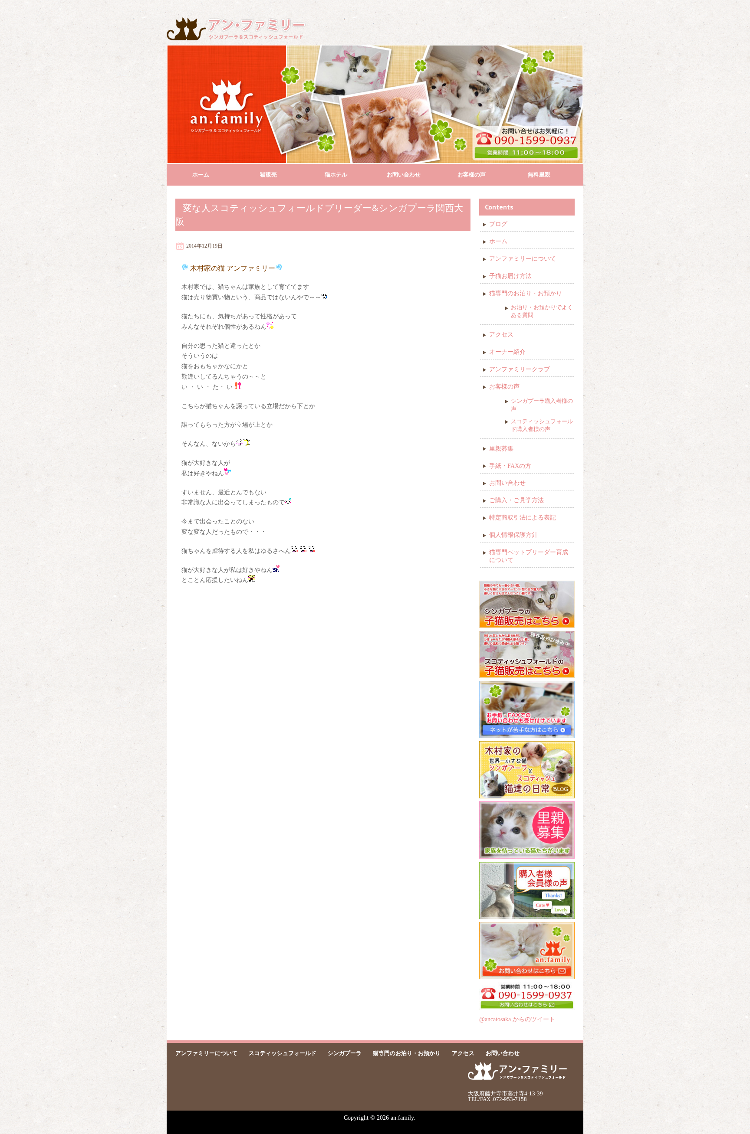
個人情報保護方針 (513, 535)
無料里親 (539, 174)
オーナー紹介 (507, 352)
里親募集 (501, 448)
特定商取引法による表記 (522, 517)
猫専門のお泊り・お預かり (525, 293)
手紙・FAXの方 (510, 466)
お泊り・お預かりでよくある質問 (542, 311)
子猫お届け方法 (510, 276)
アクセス (501, 334)
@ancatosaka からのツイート (517, 1019)
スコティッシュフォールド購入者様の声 (542, 425)
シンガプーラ (345, 1053)
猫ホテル (336, 174)
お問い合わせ (404, 174)
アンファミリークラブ (519, 369)
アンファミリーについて (522, 258)
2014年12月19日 (204, 246)
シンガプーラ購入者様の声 (542, 405)
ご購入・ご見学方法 (516, 500)
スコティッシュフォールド (282, 1053)
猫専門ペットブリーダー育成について (528, 556)
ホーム (200, 174)
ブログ (498, 224)
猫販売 (268, 174)
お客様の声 (471, 174)
